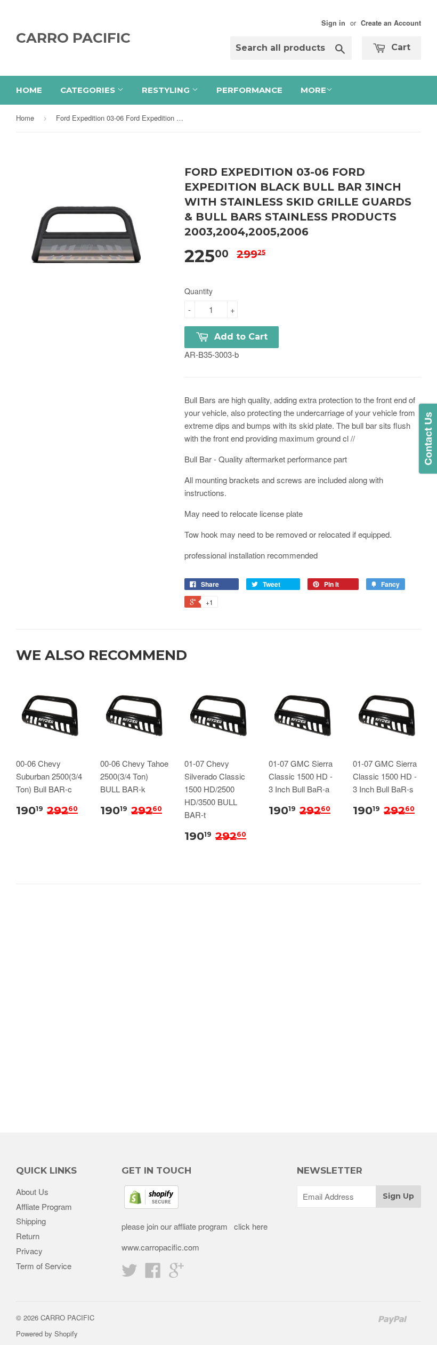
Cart (399, 47)
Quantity (198, 291)
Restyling (167, 90)
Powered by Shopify (47, 1333)
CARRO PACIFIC (73, 37)
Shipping (31, 1220)
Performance (249, 90)
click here (250, 1226)
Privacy (29, 1250)
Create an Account (391, 23)
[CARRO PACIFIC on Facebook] (153, 1273)
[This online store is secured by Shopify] (151, 1205)
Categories (88, 90)
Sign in (333, 23)
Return (27, 1235)
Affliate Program (44, 1206)
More (313, 90)
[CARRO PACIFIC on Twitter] (129, 1273)
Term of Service (43, 1265)
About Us (32, 1191)
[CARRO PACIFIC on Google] (176, 1273)
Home (29, 90)
